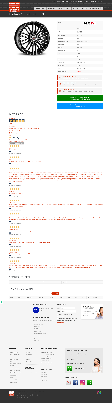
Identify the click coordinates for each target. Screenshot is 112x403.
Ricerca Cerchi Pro (14, 357)
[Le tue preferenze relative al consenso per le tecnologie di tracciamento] (1, 302)
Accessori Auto (13, 380)
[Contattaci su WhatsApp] (109, 292)
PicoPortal (25, 396)
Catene (67, 8)
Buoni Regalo (94, 8)
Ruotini (84, 8)
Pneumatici (51, 8)
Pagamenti (29, 354)
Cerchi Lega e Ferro (15, 354)
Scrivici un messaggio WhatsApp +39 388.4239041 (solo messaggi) (80, 98)
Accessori (76, 8)
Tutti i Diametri (55, 293)
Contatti (28, 359)
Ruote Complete (40, 8)
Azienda (28, 352)
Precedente (13, 143)
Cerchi (60, 8)
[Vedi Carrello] (102, 8)
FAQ (27, 357)
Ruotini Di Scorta (14, 375)
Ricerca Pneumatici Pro (15, 372)
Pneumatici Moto (14, 368)
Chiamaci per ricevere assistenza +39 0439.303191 (80, 106)
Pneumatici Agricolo (15, 370)
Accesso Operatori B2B (31, 372)
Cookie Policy (40, 396)
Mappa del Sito (30, 361)
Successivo (21, 143)
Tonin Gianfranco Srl (29, 392)
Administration (27, 398)
